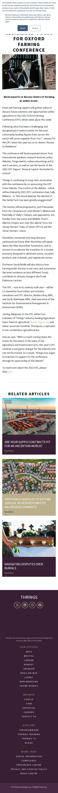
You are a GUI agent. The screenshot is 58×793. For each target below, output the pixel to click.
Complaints (28, 760)
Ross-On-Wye (29, 673)
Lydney (29, 677)
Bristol (29, 656)
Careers (29, 712)
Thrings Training (29, 734)
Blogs (29, 742)
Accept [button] (22, 28)
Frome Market (29, 686)
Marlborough (29, 681)
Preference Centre (29, 765)
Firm (29, 703)
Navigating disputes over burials (23, 566)
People (29, 699)
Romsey (29, 664)
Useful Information (29, 756)
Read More (9, 450)
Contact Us (29, 716)
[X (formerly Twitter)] (17, 605)
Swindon (29, 668)
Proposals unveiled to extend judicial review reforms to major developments (27, 503)
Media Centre (29, 773)
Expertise (29, 708)
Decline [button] (35, 28)
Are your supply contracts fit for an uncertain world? (27, 444)
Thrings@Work (29, 730)
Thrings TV (29, 738)
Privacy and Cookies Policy (29, 769)
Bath (29, 651)
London (29, 660)
